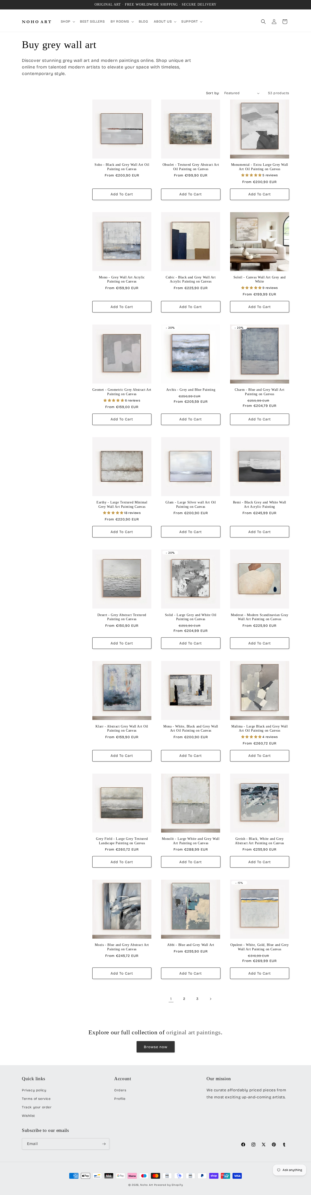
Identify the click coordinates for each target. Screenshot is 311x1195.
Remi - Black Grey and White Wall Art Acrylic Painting (259, 505)
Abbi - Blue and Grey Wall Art (190, 945)
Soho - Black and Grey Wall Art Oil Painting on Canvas (122, 167)
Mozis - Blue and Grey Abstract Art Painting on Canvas (122, 947)
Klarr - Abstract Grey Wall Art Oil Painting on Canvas (121, 729)
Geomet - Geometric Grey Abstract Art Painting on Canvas (121, 392)
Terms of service (36, 1099)
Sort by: (212, 93)
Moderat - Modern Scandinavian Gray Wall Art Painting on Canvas (259, 617)
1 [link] (171, 998)
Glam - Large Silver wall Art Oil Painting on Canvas (190, 505)
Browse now (155, 1047)
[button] (67, 22)
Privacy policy (34, 1090)
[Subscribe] (103, 1144)
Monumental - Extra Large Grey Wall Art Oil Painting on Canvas (259, 167)
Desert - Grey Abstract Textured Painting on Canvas (121, 617)
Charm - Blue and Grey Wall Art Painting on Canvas (259, 392)
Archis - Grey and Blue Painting (191, 390)
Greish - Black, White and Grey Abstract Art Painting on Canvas (259, 841)
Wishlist (28, 1116)
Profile (119, 1099)
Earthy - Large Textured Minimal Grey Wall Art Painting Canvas (121, 505)
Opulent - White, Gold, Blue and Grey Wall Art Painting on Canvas (259, 947)
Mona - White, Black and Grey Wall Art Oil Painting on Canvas (190, 729)
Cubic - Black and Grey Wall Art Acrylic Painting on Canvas (191, 280)
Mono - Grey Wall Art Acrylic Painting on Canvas (122, 280)
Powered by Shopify (168, 1185)
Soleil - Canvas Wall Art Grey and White (259, 280)
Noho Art (146, 1185)
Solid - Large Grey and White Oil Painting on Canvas (190, 617)
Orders (120, 1090)
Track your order (37, 1107)
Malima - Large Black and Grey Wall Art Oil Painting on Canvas (259, 729)
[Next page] (210, 999)
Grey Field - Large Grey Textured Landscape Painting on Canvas (122, 841)
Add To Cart (122, 194)
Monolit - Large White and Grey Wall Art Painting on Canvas (190, 841)
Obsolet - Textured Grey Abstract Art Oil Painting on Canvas (191, 167)
